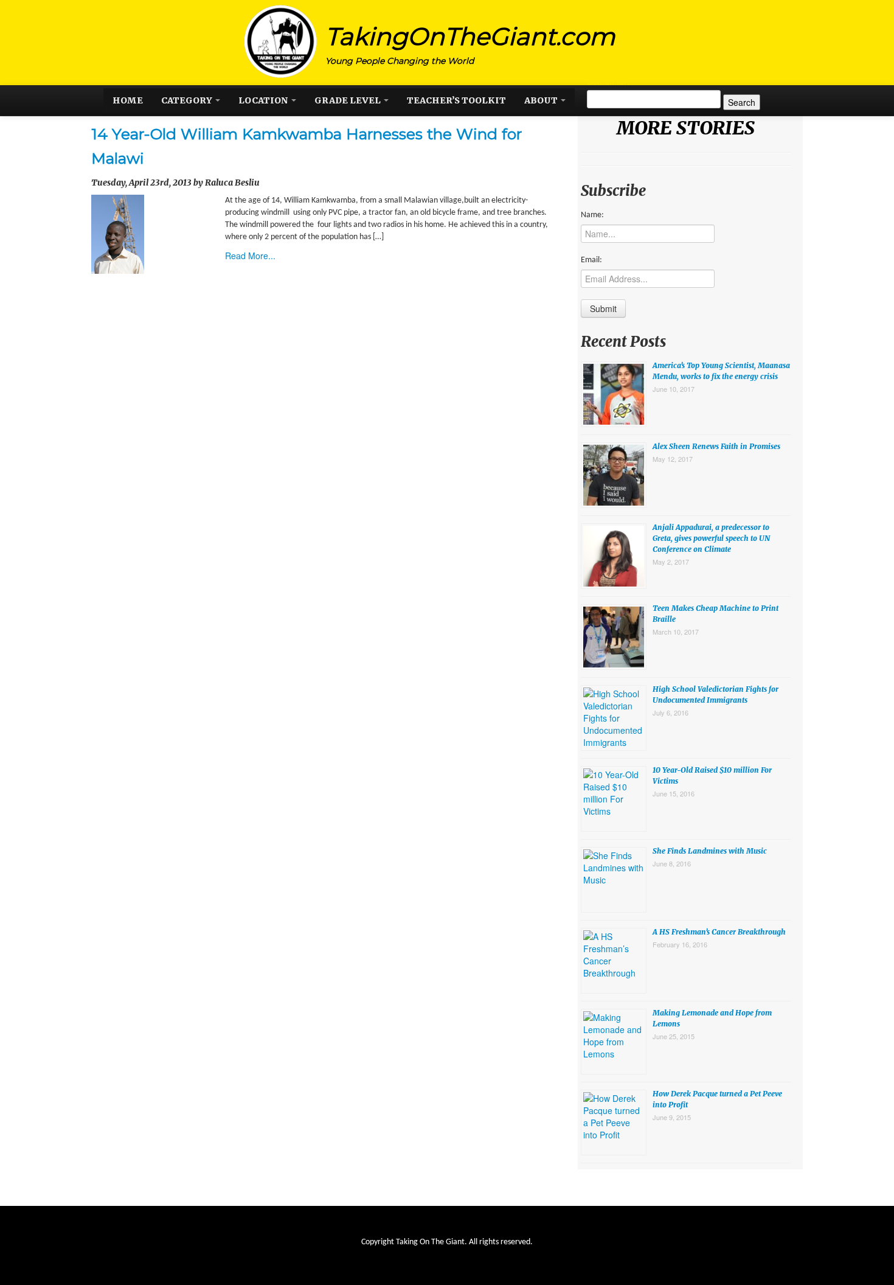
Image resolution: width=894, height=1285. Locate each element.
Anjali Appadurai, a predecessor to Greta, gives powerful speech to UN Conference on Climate (711, 538)
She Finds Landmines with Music (710, 850)
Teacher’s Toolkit (456, 100)
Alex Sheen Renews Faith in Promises (716, 446)
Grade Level (348, 100)
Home (128, 100)
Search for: (608, 81)
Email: (591, 260)
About (542, 100)
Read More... (250, 255)
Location (264, 100)
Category (187, 100)
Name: (592, 215)
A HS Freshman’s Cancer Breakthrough (719, 931)
